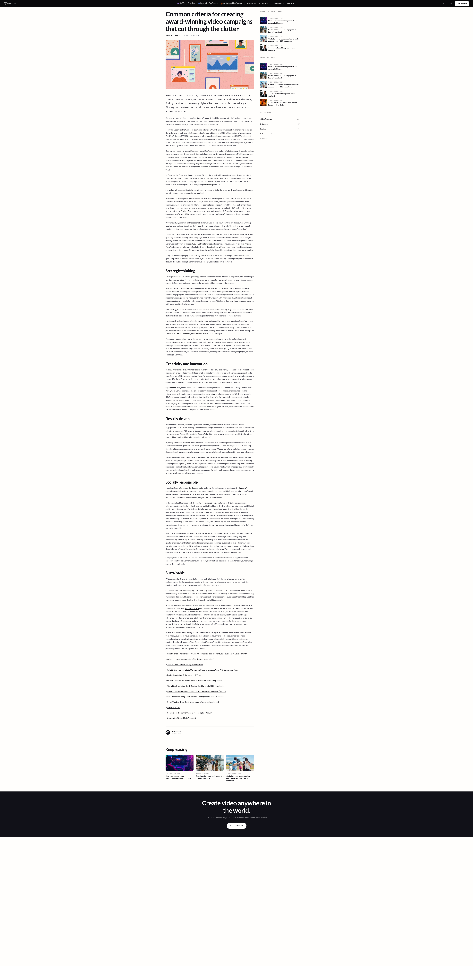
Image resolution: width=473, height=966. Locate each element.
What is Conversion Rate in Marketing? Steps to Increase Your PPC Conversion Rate (202, 670)
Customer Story (199, 333)
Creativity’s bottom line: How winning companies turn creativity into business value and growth (207, 653)
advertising (208, 184)
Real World (251, 4)
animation (211, 394)
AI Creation (263, 4)
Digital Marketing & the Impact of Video (184, 675)
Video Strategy (172, 35)
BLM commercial (195, 488)
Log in (450, 4)
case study (191, 244)
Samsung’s (243, 488)
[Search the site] (443, 4)
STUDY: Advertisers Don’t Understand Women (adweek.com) (193, 702)
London (217, 491)
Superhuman (171, 387)
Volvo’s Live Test (205, 244)
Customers (277, 4)
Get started (462, 4)
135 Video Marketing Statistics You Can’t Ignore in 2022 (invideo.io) (195, 686)
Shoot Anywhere (192, 608)
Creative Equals (173, 707)
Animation (185, 333)
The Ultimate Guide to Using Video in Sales (185, 664)
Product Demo (187, 211)
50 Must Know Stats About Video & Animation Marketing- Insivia (194, 680)
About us (290, 4)
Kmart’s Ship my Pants (215, 247)
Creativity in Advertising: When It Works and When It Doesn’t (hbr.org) (196, 691)
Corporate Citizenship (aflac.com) (181, 718)
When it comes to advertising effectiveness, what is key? (190, 659)
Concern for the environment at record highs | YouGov (189, 713)
